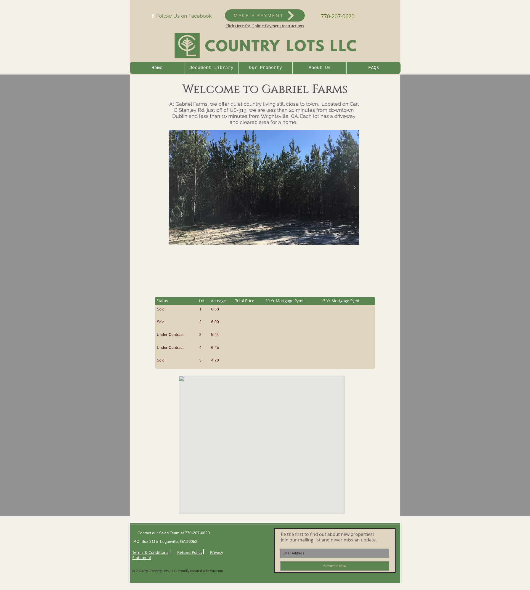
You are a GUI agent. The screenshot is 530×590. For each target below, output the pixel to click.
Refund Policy (189, 552)
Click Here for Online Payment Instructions (265, 25)
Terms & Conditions (150, 552)
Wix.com (216, 570)
